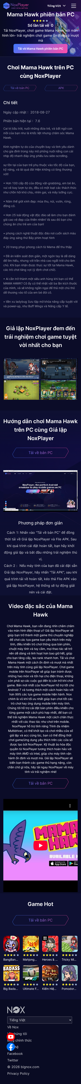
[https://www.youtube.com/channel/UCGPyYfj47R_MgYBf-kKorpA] (11, 1037)
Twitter (12, 1060)
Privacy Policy (18, 1073)
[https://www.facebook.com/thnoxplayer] (11, 1047)
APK (61, 88)
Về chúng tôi (17, 1034)
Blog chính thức (19, 1040)
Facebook (15, 1053)
